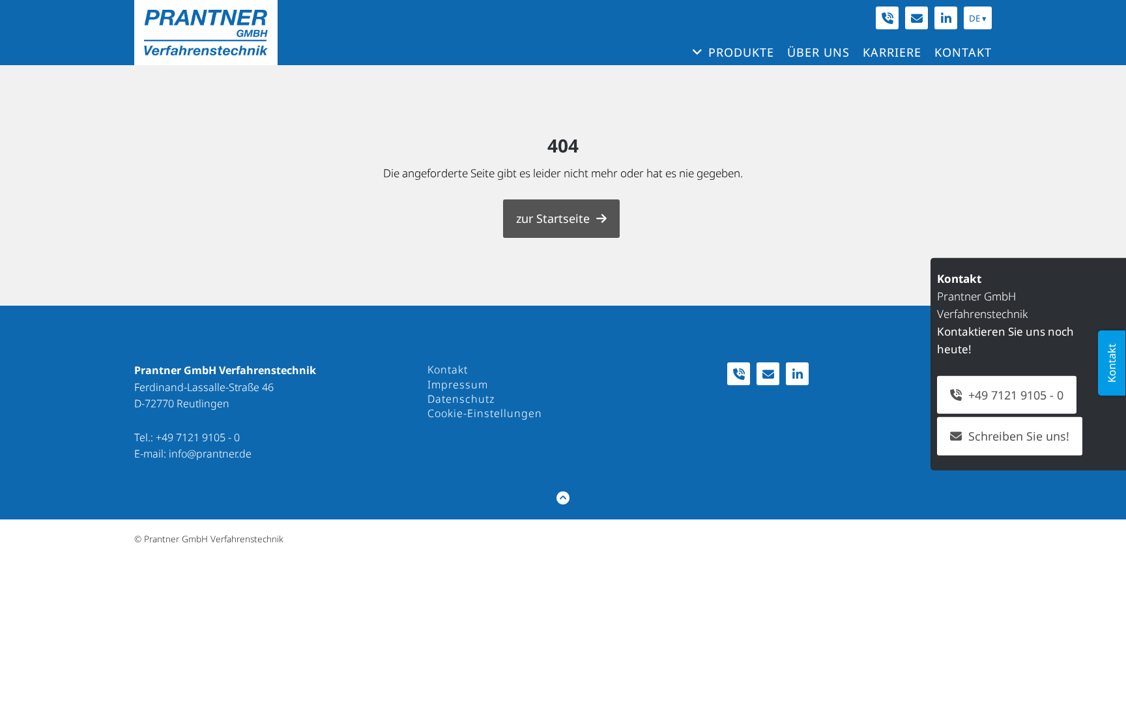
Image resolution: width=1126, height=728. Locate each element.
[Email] (916, 18)
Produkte (741, 52)
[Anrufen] (887, 18)
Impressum (457, 384)
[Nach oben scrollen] (563, 497)
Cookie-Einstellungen (484, 413)
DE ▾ (978, 18)
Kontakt (963, 52)
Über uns (818, 52)
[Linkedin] (945, 18)
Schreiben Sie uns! (1018, 436)
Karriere (892, 52)
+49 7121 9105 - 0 (198, 437)
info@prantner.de (210, 453)
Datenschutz (461, 399)
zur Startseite (553, 218)
